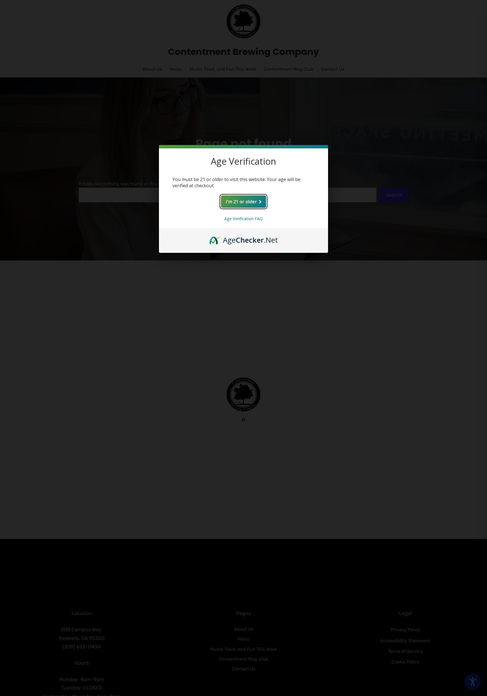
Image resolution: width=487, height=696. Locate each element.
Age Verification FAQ (243, 218)
